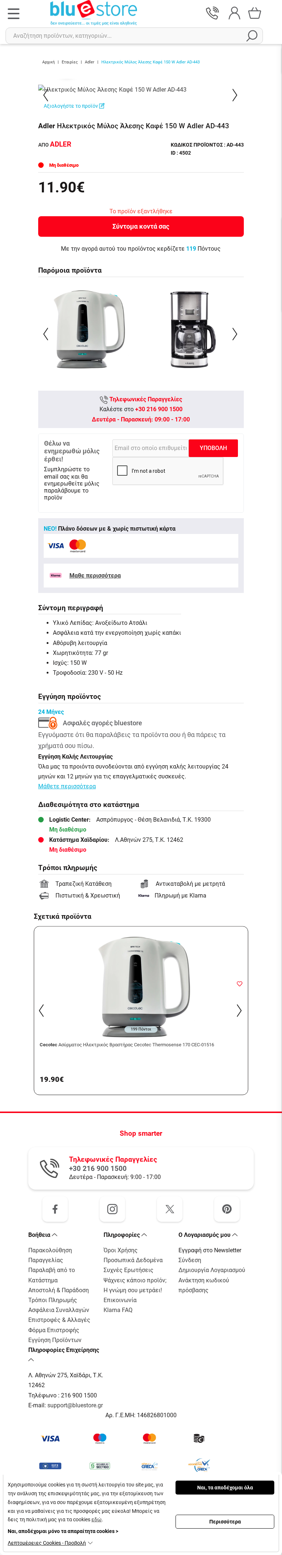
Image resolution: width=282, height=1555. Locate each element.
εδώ (96, 1519)
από (54, 145)
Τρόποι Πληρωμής (52, 1300)
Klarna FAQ (118, 1310)
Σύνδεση (189, 1260)
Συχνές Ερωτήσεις (128, 1270)
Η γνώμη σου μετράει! (133, 1290)
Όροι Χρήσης (121, 1250)
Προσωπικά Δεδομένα (133, 1260)
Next (235, 95)
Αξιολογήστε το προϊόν (71, 106)
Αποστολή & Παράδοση (58, 1290)
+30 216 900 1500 (158, 409)
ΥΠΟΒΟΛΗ (213, 448)
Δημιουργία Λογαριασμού (211, 1270)
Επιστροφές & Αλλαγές (59, 1319)
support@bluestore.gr (75, 1405)
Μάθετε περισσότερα (67, 786)
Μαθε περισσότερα (95, 575)
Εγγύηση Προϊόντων (55, 1340)
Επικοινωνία (120, 1300)
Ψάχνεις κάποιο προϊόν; (135, 1280)
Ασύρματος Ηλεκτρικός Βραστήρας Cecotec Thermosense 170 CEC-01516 (127, 1044)
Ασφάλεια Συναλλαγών (58, 1310)
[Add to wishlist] (239, 983)
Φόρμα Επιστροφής (53, 1330)
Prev (46, 95)
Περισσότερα (225, 1522)
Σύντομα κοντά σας (140, 226)
